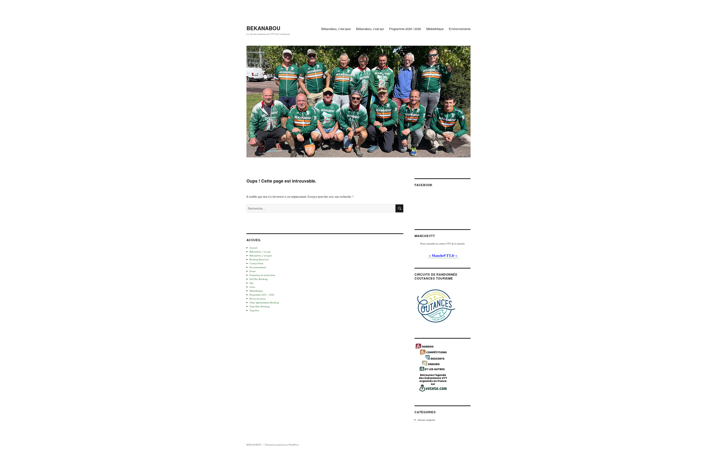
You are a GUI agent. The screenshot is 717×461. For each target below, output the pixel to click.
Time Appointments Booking (264, 302)
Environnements (460, 29)
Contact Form (256, 263)
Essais (252, 271)
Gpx (251, 283)
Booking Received (259, 259)
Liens (252, 286)
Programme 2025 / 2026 (405, 29)
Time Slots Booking (259, 306)
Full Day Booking (258, 279)
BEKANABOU (263, 28)
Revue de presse (257, 298)
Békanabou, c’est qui (370, 29)
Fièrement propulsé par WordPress (282, 444)
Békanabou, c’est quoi (336, 29)
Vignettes (254, 310)
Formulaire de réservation (262, 275)
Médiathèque (435, 29)
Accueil (253, 247)
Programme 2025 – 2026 (261, 294)
